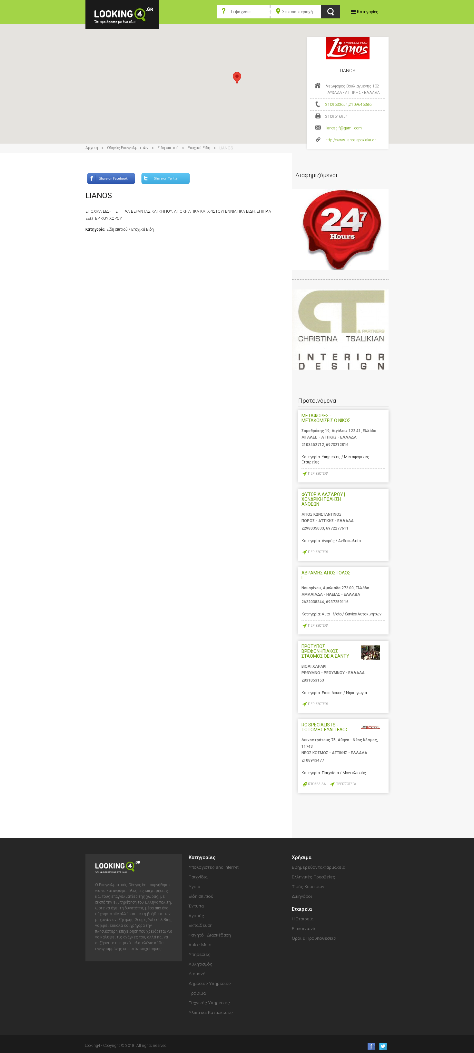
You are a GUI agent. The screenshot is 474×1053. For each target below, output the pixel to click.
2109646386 (360, 104)
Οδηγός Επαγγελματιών (127, 148)
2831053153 (312, 680)
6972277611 (337, 528)
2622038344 (312, 602)
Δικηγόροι (302, 896)
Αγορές (196, 915)
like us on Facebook (369, 1046)
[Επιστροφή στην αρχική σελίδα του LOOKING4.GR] (122, 14)
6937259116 (337, 602)
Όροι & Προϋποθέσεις (314, 938)
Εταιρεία (302, 909)
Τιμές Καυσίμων (308, 886)
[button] (237, 78)
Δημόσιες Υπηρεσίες (210, 983)
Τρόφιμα (197, 993)
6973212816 (337, 444)
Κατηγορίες (367, 11)
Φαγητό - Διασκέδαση (210, 934)
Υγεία (194, 886)
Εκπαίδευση (200, 925)
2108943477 (312, 760)
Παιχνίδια (198, 876)
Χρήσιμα (301, 857)
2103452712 (312, 444)
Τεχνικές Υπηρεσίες (209, 1002)
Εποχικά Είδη (199, 148)
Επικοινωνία (304, 928)
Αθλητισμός (200, 964)
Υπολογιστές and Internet (214, 867)
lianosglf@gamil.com (343, 128)
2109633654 (336, 104)
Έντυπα (196, 905)
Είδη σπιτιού (168, 148)
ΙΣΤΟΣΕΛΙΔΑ (317, 784)
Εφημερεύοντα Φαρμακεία (318, 867)
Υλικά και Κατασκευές (211, 1012)
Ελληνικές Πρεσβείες (313, 876)
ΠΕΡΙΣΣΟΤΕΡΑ (318, 473)
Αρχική (91, 148)
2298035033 (312, 528)
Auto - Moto (200, 944)
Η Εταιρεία (302, 918)
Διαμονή (197, 973)
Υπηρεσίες (200, 954)
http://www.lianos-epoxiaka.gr (350, 140)
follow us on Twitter (383, 1046)
